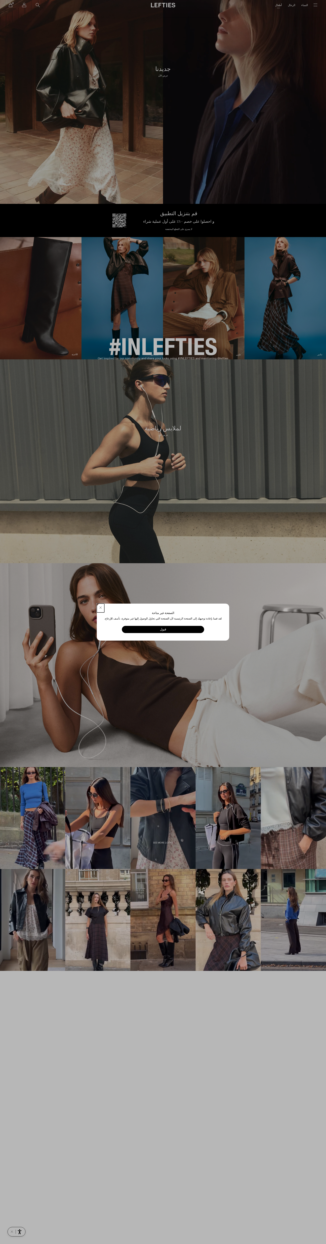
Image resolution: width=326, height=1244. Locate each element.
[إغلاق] (100, 608)
